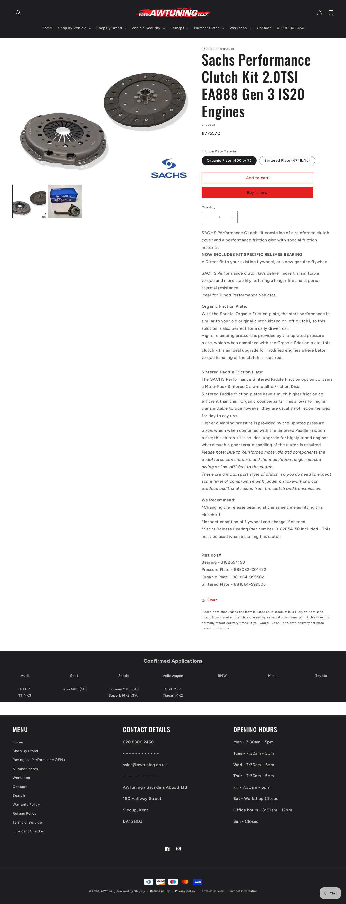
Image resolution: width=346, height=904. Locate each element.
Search (19, 795)
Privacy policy (185, 891)
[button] (18, 12)
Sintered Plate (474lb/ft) (287, 160)
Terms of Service (27, 822)
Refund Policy (25, 813)
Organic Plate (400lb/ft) (229, 160)
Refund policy (160, 891)
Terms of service (212, 891)
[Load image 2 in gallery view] (65, 201)
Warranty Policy (26, 804)
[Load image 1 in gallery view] (29, 201)
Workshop (21, 778)
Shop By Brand (25, 751)
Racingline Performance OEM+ (39, 760)
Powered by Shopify (131, 891)
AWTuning (108, 891)
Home (18, 742)
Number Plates (25, 769)
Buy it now (257, 192)
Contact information (243, 891)
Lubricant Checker (29, 831)
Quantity (208, 207)
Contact (20, 787)
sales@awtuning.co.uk (145, 764)
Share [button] (212, 600)
